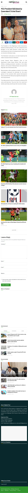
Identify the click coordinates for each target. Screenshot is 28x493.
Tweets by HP (4, 484)
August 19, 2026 (4, 225)
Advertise (6, 490)
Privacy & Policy (13, 490)
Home (2, 6)
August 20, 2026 (4, 187)
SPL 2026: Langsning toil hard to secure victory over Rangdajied (13, 145)
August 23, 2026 (5, 375)
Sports (5, 6)
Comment (3, 244)
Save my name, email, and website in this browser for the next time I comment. (14, 280)
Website (2, 273)
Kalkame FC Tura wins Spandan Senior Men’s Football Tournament (13, 127)
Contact (18, 490)
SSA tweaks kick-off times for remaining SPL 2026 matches (13, 203)
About (2, 490)
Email (2, 267)
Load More (14, 230)
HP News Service (7, 14)
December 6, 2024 (16, 14)
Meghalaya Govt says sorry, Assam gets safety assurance (13, 373)
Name (2, 261)
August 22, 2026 (4, 128)
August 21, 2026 (4, 167)
